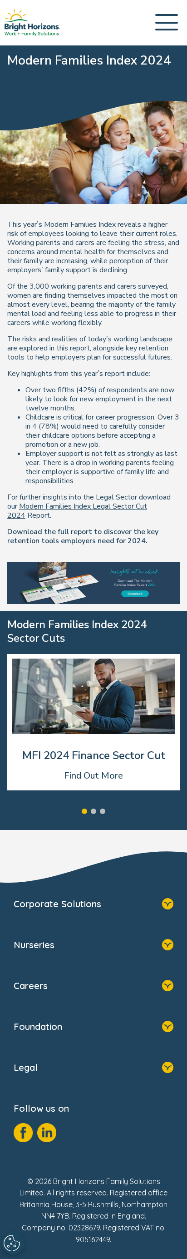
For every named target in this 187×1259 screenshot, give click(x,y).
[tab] (84, 811)
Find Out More (93, 775)
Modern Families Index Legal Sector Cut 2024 (77, 510)
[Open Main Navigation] (166, 23)
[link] (32, 22)
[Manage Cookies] (13, 1243)
